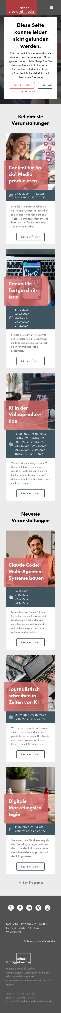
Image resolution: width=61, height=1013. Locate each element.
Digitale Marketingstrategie (26, 807)
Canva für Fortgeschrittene (23, 290)
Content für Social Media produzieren (26, 174)
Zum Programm (33, 882)
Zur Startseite (21, 85)
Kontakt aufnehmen (36, 88)
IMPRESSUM (28, 923)
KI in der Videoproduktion (25, 414)
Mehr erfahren (30, 237)
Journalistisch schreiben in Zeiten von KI (24, 695)
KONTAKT (12, 923)
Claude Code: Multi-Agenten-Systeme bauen (26, 571)
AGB (22, 928)
